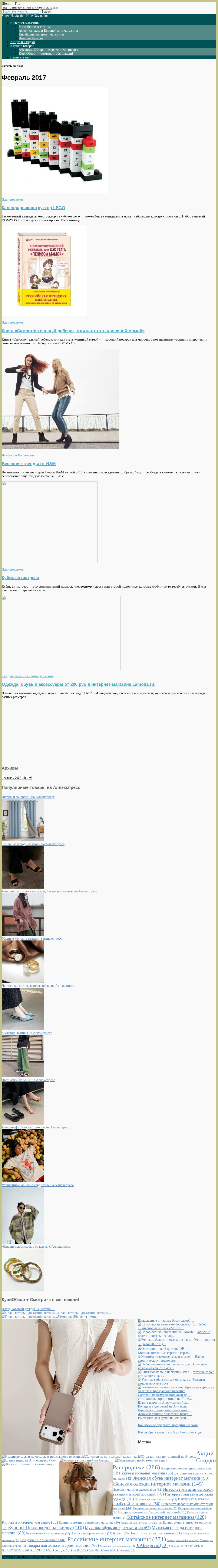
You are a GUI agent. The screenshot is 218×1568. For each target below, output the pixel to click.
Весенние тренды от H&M (29, 463)
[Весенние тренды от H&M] (60, 448)
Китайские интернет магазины (166, 1517)
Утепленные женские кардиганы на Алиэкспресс (38, 1185)
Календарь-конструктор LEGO (33, 207)
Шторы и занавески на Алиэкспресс (28, 797)
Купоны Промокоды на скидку (46, 1527)
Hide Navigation (37, 15)
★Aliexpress (152, 1545)
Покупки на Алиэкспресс (43, 1540)
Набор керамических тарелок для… (171, 1358)
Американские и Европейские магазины (48, 30)
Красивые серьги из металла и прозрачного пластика (176, 1389)
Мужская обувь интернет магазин (118, 1527)
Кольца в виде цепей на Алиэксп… (163, 1406)
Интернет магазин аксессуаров (137, 1489)
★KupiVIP (194, 1545)
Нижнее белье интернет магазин (48, 1533)
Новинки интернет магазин (91, 1533)
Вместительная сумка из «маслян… (163, 1418)
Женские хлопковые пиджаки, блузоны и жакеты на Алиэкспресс (50, 891)
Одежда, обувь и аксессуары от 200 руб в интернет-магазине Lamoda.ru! (79, 684)
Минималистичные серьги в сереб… (164, 1353)
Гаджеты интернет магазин (146, 1473)
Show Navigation (13, 15)
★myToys (60, 1550)
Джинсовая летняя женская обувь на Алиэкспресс (38, 985)
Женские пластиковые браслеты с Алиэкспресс (36, 1246)
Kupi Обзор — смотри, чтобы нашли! (46, 53)
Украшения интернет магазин (117, 1546)
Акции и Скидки (22, 42)
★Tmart (92, 1550)
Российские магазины (35, 26)
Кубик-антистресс (20, 577)
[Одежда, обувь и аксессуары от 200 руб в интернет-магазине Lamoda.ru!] (61, 669)
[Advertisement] (109, 731)
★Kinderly (176, 1546)
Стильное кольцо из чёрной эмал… (172, 1366)
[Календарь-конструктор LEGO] (55, 192)
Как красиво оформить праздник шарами (168, 1425)
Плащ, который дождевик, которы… (28, 1309)
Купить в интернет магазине (30, 1522)
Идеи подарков (13, 199)
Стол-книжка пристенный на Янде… (165, 1398)
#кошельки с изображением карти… (164, 1410)
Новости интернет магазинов (155, 1533)
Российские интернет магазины (116, 1539)
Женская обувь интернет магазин (171, 1478)
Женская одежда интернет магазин (158, 1484)
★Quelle (78, 1550)
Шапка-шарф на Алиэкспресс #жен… (165, 1402)
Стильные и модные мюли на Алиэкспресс (33, 844)
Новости (121, 1533)
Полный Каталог (31, 38)
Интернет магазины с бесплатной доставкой (152, 1512)
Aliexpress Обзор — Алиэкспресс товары (48, 49)
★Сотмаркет (125, 1550)
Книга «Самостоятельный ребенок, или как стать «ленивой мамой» (73, 330)
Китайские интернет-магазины (41, 34)
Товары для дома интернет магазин (63, 1545)
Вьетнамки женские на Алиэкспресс (28, 1080)
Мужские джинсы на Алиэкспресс (27, 1033)
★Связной (108, 1550)
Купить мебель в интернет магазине (141, 1522)
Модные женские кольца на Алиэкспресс (32, 938)
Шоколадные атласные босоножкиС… (166, 1320)
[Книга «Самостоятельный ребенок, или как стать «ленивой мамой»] (44, 315)
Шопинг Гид (11, 3)
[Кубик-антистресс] (50, 562)
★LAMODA (40, 1550)
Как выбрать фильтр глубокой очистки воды (170, 1432)
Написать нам (20, 57)
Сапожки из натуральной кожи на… (164, 1395)
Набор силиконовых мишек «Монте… (172, 1326)
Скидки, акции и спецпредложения (27, 676)
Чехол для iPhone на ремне (77, 1316)
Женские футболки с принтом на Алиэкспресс (35, 1127)
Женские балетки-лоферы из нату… (174, 1334)
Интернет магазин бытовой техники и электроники (163, 1491)
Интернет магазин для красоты (156, 1499)
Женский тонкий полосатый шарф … (165, 1414)
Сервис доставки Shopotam (183, 1540)
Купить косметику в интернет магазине (89, 1522)
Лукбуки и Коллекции (18, 455)
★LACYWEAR (15, 1550)
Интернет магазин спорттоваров (155, 1508)
